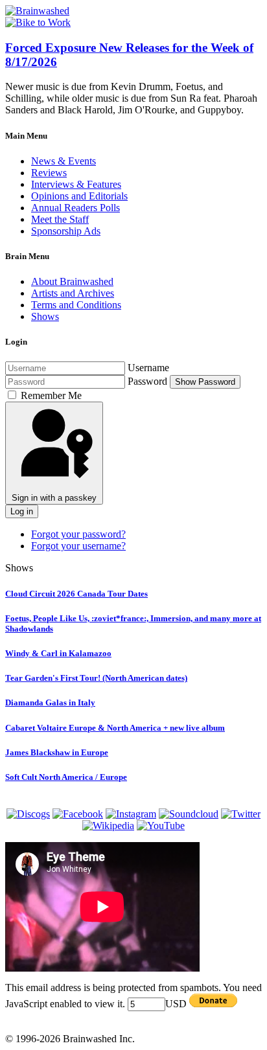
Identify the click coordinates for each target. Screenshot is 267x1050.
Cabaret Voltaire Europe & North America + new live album (115, 728)
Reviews (49, 172)
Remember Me (51, 395)
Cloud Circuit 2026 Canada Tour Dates (76, 594)
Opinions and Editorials (79, 195)
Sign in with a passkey (54, 498)
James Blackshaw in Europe (56, 752)
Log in (21, 511)
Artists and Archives (72, 293)
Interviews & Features (76, 184)
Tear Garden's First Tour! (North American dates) (96, 678)
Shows (45, 316)
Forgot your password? (78, 534)
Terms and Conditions (76, 304)
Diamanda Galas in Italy (50, 702)
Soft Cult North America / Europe (66, 777)
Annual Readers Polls (75, 207)
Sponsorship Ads (65, 230)
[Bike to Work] (38, 22)
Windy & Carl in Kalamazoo (58, 653)
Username (148, 367)
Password (147, 381)
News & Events (63, 160)
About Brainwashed (72, 281)
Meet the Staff (60, 219)
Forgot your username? (78, 545)
